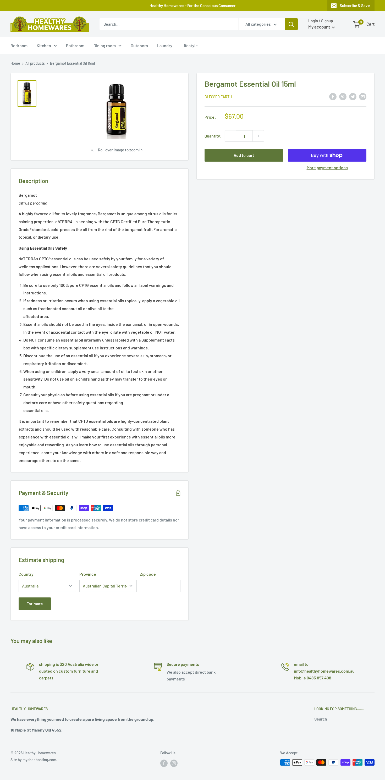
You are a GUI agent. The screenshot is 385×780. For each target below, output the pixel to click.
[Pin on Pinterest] (342, 96)
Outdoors (139, 45)
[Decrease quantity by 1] (230, 135)
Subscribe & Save (355, 5)
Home (15, 63)
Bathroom (75, 45)
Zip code (148, 574)
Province (87, 574)
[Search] (291, 24)
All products (35, 63)
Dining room (105, 45)
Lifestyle (190, 45)
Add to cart (244, 155)
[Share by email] (362, 96)
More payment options (327, 167)
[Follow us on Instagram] (174, 763)
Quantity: (213, 135)
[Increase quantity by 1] (258, 135)
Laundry (164, 45)
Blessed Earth (218, 97)
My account (319, 26)
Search (320, 718)
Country (26, 574)
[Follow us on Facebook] (164, 763)
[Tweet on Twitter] (352, 96)
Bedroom (19, 45)
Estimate (34, 603)
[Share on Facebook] (333, 96)
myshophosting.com (39, 759)
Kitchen (44, 45)
